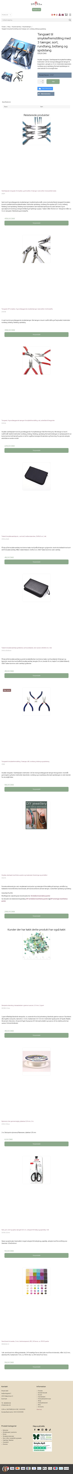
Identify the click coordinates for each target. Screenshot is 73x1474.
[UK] (57, 15)
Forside (40, 1391)
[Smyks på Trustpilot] (42, 1447)
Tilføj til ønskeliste (45, 94)
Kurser (40, 1395)
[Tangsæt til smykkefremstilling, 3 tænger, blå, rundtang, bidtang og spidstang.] (36, 722)
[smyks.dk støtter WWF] (42, 1436)
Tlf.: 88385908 (6, 1403)
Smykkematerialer (8, 1436)
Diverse (5, 1444)
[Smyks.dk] (36, 4)
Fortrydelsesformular (44, 1399)
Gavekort (6, 1442)
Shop (39, 1401)
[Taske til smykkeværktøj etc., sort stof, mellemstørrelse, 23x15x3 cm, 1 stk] (36, 497)
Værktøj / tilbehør (8, 1440)
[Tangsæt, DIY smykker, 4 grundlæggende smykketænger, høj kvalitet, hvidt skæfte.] (36, 270)
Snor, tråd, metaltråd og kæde (12, 1438)
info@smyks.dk (6, 1405)
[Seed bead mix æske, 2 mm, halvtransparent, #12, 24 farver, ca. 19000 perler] (36, 1302)
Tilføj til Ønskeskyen (47, 88)
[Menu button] (70, 14)
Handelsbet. (42, 1397)
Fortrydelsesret (43, 1403)
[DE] (54, 15)
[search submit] (70, 20)
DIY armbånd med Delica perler (37, 899)
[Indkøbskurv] (66, 15)
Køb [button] (53, 82)
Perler (4, 1434)
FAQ (39, 1405)
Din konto (41, 1407)
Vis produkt (36, 223)
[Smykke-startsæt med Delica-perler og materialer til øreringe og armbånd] (36, 836)
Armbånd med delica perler (40, 896)
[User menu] (60, 15)
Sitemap (39, 1409)
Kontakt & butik (42, 1393)
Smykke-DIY (36, 9)
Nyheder (5, 1430)
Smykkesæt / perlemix (10, 1432)
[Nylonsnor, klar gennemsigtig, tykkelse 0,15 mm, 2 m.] (36, 1082)
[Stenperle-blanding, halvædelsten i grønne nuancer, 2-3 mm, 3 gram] (36, 966)
